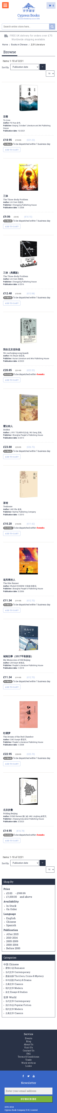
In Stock (11, 905)
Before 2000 (13, 948)
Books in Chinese (19, 44)
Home (5, 44)
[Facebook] (23, 1076)
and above (19, 896)
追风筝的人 (11, 581)
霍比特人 (8, 427)
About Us (28, 1044)
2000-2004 (12, 944)
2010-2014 (12, 937)
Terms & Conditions (28, 1056)
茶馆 (7, 504)
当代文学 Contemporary (17, 972)
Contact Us (28, 1050)
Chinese (11, 921)
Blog (28, 1041)
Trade (28, 1059)
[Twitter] (28, 1076)
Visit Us (28, 1047)
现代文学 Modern (14, 988)
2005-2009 (12, 941)
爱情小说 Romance (15, 968)
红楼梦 (18, 734)
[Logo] (28, 12)
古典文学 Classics (14, 984)
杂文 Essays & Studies (16, 992)
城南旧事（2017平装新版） (18, 658)
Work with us (28, 1062)
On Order (11, 909)
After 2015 (12, 934)
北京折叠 (10, 811)
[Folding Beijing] (25, 862)
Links (28, 1065)
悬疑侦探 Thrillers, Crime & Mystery (24, 976)
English (11, 918)
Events (28, 1038)
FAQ (28, 1053)
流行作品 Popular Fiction (18, 1005)
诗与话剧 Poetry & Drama (18, 980)
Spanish (11, 925)
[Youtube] (33, 1076)
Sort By (5, 67)
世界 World (9, 997)
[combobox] (28, 26)
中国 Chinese (11, 964)
